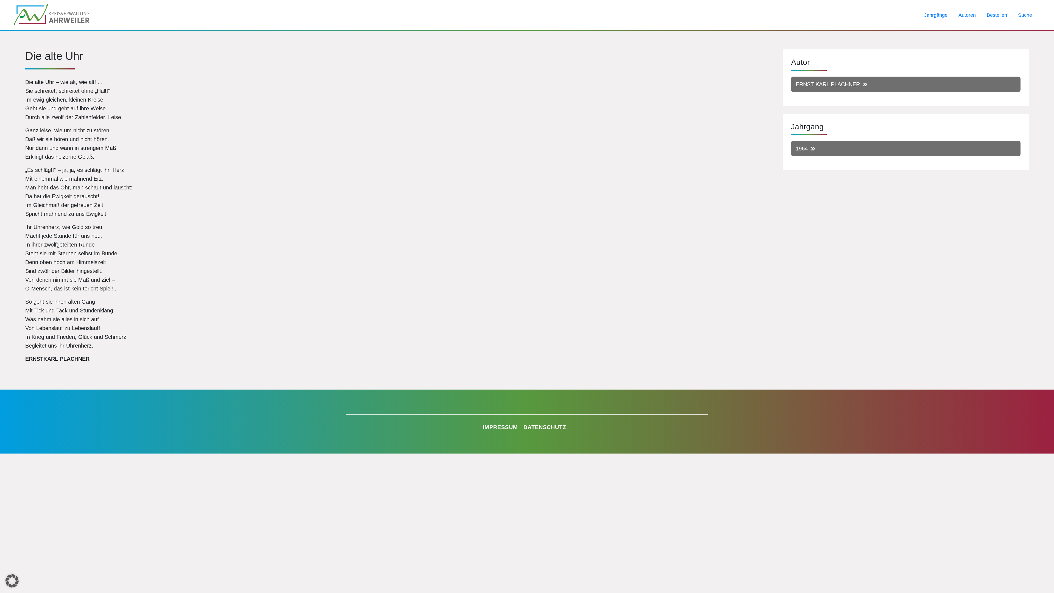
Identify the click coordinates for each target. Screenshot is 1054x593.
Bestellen (997, 15)
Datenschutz (544, 427)
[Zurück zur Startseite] (51, 14)
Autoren (967, 15)
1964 (802, 149)
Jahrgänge (936, 15)
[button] (12, 581)
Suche (1025, 15)
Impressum (500, 427)
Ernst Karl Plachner (828, 84)
